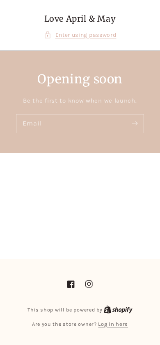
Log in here (113, 324)
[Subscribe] (135, 123)
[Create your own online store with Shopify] (118, 310)
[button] (80, 35)
